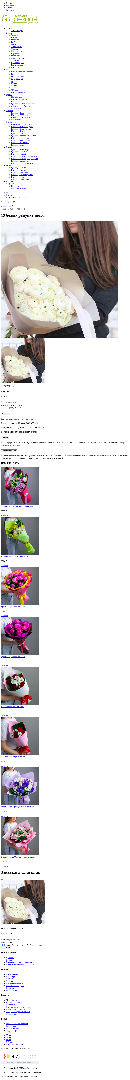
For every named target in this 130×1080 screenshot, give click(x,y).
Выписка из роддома (15, 986)
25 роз (14, 83)
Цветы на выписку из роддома (24, 159)
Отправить (6, 947)
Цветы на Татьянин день (22, 127)
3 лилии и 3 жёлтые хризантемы (15, 556)
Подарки (10, 184)
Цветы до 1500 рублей (21, 113)
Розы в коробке (17, 74)
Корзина (9, 960)
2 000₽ (4, 206)
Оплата (9, 8)
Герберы (14, 42)
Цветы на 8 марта (18, 145)
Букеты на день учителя (21, 124)
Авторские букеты (19, 99)
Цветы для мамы (18, 168)
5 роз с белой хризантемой (12, 707)
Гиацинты (15, 56)
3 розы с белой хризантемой (13, 757)
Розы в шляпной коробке (22, 72)
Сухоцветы (16, 108)
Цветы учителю (18, 177)
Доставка (10, 5)
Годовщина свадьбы (14, 983)
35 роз (14, 85)
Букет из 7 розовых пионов (13, 656)
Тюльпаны (15, 35)
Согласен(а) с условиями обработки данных (23, 945)
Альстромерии (17, 58)
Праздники (11, 122)
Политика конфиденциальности (20, 964)
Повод (9, 147)
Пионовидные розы (19, 92)
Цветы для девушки (19, 172)
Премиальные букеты (20, 117)
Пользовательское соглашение (19, 962)
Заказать (4, 515)
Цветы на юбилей (19, 152)
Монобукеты (16, 97)
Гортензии (15, 53)
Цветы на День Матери (21, 129)
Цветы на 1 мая (18, 131)
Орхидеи (15, 44)
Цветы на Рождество (20, 138)
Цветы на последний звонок (23, 136)
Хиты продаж (17, 30)
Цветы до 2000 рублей (21, 115)
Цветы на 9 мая (18, 133)
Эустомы (15, 60)
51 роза (14, 88)
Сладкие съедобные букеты (18, 1011)
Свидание (10, 988)
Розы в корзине (17, 76)
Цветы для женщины (20, 170)
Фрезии (14, 49)
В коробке (15, 101)
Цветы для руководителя (22, 175)
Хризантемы (16, 46)
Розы (8, 69)
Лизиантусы (16, 51)
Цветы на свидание (19, 161)
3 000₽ (10, 206)
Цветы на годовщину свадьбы (24, 156)
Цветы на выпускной (20, 140)
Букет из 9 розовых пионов (13, 606)
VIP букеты (16, 120)
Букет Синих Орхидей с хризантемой (17, 807)
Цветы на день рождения (22, 163)
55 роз (8, 1040)
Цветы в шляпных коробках (23, 104)
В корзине (10, 181)
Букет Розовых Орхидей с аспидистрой (18, 857)
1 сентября (10, 976)
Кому (8, 165)
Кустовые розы (17, 62)
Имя (3, 939)
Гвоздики (15, 40)
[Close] (2, 879)
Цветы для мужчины (20, 179)
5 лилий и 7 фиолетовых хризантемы (17, 506)
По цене (9, 111)
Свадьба (9, 981)
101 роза (14, 90)
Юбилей (9, 979)
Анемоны (15, 67)
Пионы (14, 37)
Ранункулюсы (17, 65)
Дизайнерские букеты (20, 106)
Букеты (9, 95)
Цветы (9, 33)
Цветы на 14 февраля (20, 143)
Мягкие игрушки (18, 188)
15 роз (14, 81)
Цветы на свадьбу (19, 154)
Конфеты (15, 186)
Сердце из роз (17, 79)
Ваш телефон (6, 942)
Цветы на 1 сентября (20, 149)
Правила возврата (9, 451)
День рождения (12, 990)
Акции (9, 28)
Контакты (10, 10)
